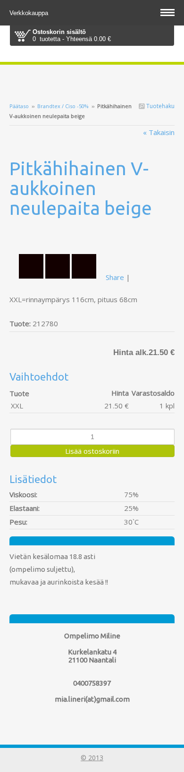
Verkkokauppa (29, 13)
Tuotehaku (160, 106)
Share (115, 277)
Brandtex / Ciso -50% (63, 106)
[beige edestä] (92, 235)
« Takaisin (159, 132)
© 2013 (92, 757)
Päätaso (19, 106)
